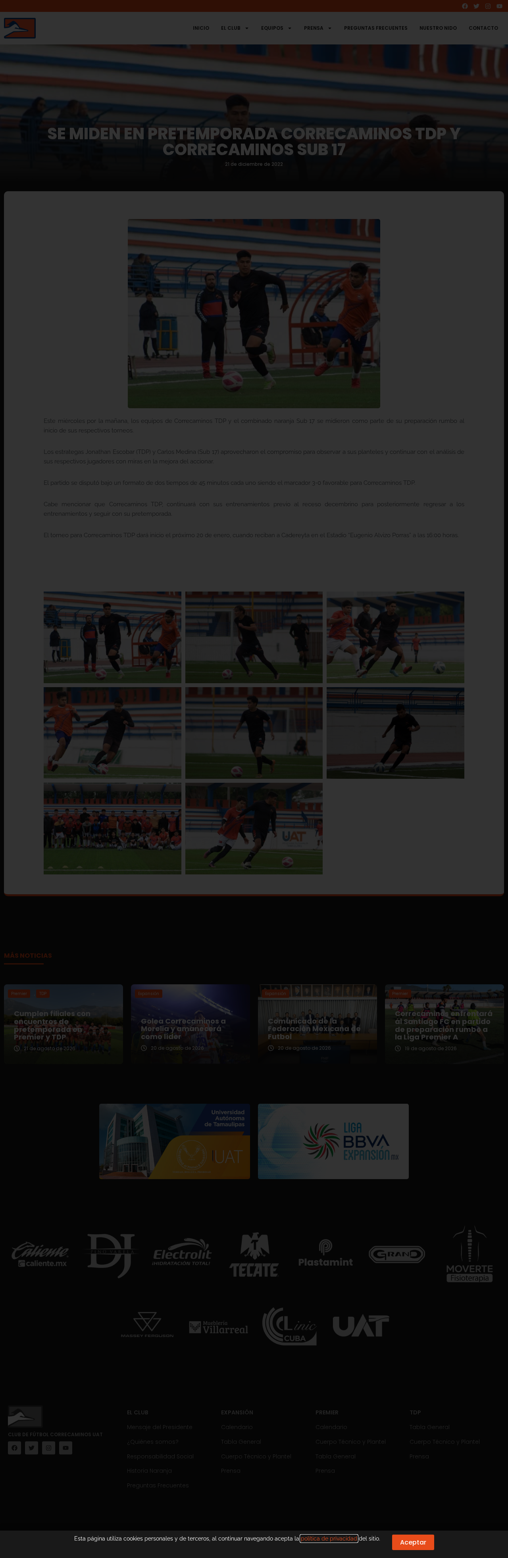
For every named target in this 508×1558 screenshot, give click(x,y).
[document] (254, 779)
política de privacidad (329, 1538)
